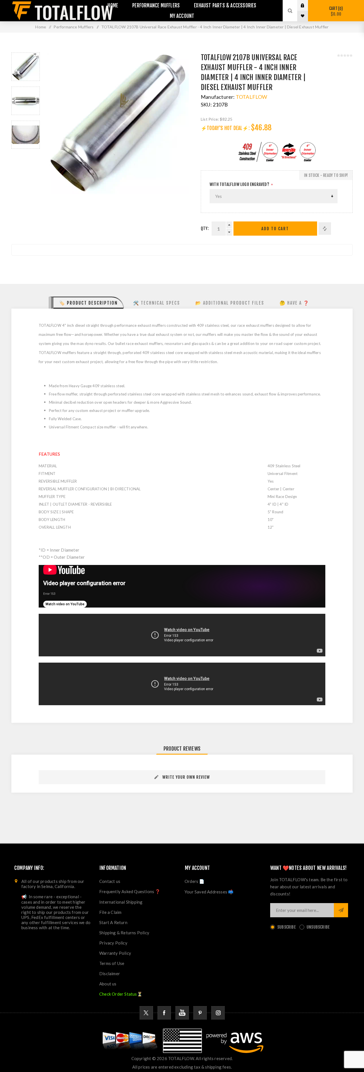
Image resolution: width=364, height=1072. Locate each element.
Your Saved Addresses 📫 (209, 891)
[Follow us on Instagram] (218, 1012)
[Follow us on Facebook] (164, 1012)
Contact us (109, 881)
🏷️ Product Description (88, 303)
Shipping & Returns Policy (124, 932)
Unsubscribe (318, 927)
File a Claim (110, 912)
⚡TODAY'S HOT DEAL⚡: (225, 128)
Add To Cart (275, 228)
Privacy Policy (113, 942)
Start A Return (113, 922)
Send (341, 910)
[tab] (86, 303)
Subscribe (286, 927)
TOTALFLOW (251, 97)
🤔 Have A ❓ (294, 303)
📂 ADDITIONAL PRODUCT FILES (229, 303)
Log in (307, 5)
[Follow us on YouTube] (182, 1012)
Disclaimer (109, 973)
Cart (335, 11)
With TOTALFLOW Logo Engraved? (239, 184)
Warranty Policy (115, 953)
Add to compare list (324, 228)
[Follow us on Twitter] (146, 1012)
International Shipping (120, 902)
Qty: (205, 228)
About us (108, 983)
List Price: (210, 119)
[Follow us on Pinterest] (200, 1012)
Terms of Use (111, 963)
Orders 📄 (195, 881)
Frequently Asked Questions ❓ (130, 891)
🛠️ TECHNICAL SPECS (156, 303)
